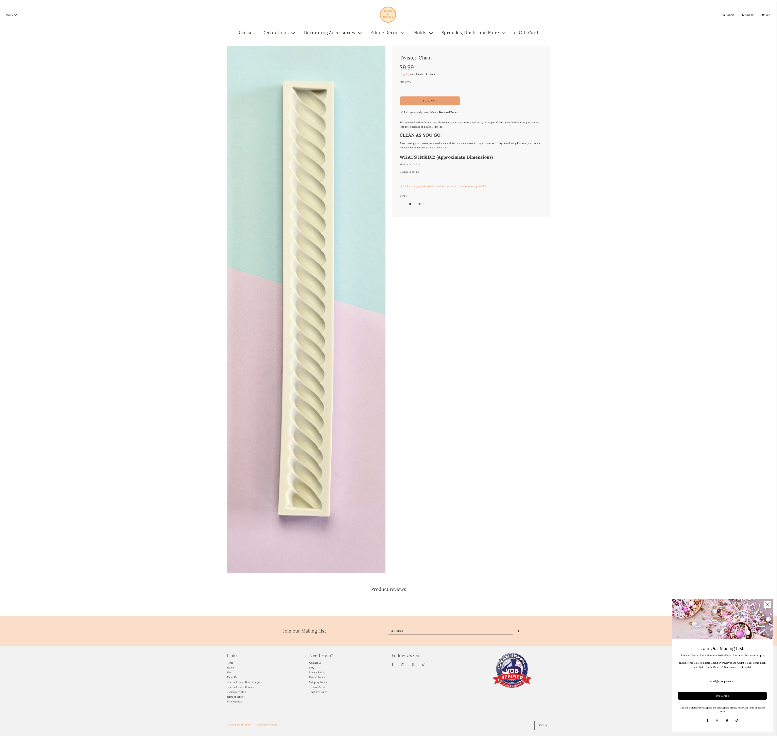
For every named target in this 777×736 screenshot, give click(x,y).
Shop (229, 672)
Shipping (405, 74)
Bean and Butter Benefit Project (244, 682)
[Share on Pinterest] (419, 204)
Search (230, 667)
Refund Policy (317, 677)
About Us (232, 677)
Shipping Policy (318, 682)
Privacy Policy (317, 672)
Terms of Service (236, 696)
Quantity (405, 82)
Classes (247, 32)
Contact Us (315, 662)
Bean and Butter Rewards (240, 686)
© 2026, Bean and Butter (239, 724)
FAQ (311, 667)
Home (230, 662)
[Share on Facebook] (401, 204)
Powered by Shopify (267, 724)
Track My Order (318, 691)
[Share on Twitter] (410, 204)
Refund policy (234, 701)
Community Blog (236, 691)
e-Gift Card (526, 32)
